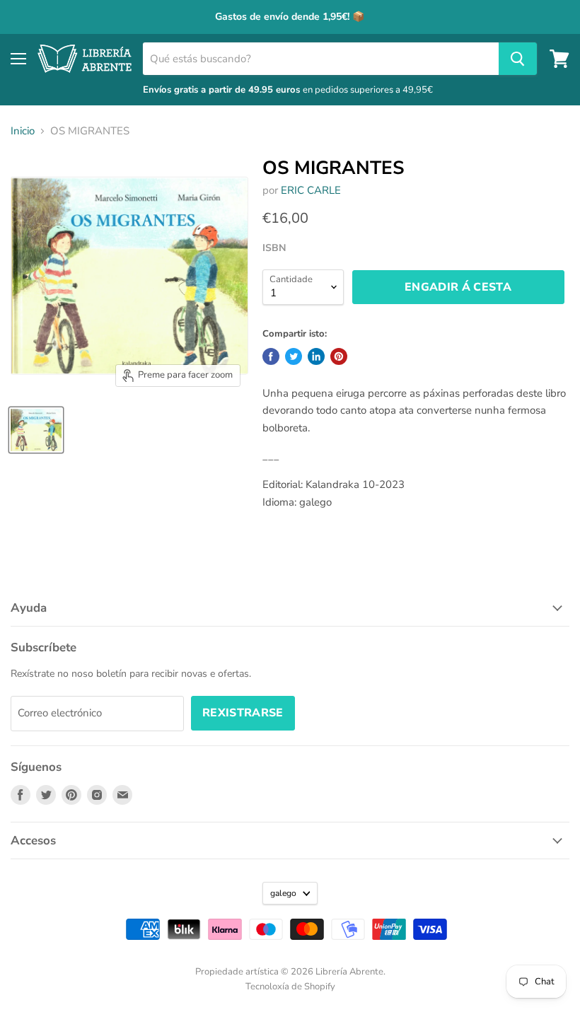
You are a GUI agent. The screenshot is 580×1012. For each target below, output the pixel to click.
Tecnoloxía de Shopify (290, 986)
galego (283, 893)
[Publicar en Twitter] (293, 356)
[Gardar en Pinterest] (338, 356)
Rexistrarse (243, 713)
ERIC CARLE (311, 190)
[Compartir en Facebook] (270, 356)
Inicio (23, 131)
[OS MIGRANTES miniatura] (36, 430)
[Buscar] (518, 58)
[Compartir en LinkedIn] (316, 356)
